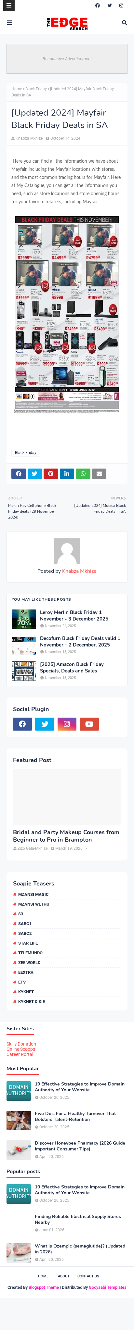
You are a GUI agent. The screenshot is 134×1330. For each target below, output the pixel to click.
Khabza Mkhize (29, 138)
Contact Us (88, 1276)
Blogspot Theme (44, 1287)
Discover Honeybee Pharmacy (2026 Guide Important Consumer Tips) (80, 1146)
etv (22, 982)
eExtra (26, 972)
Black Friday (36, 89)
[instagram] (121, 5)
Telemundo (30, 952)
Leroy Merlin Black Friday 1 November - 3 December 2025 (74, 615)
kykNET (26, 991)
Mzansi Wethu (33, 904)
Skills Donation (21, 1044)
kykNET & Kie (31, 1001)
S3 (20, 913)
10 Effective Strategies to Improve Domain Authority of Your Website (80, 1087)
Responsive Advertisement (67, 58)
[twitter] (110, 5)
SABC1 (25, 923)
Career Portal (20, 1054)
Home (16, 89)
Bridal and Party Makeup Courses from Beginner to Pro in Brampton (66, 836)
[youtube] (89, 724)
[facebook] (97, 5)
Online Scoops (21, 1049)
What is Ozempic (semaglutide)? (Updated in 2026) (80, 1249)
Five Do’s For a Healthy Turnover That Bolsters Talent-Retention (75, 1117)
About (64, 1276)
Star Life (28, 943)
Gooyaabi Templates (108, 1287)
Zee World (29, 962)
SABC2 (25, 933)
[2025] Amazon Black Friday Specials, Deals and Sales (72, 667)
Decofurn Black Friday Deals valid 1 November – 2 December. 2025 (80, 641)
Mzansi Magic (33, 894)
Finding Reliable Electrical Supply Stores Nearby (78, 1219)
